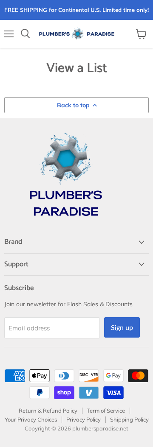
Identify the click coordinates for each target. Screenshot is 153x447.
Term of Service (106, 410)
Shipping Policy (129, 419)
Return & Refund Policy (48, 410)
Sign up (122, 327)
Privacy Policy (83, 419)
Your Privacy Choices (31, 419)
